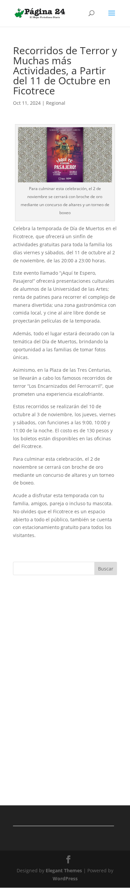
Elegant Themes (64, 870)
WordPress (65, 878)
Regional (55, 103)
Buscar (105, 568)
